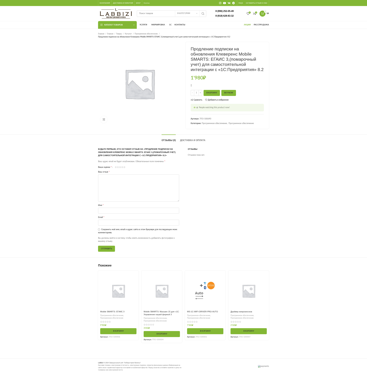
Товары (119, 34)
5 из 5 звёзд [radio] (124, 167)
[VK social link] (229, 3)
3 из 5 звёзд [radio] (120, 167)
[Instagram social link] (220, 3)
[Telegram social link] (233, 3)
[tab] (169, 138)
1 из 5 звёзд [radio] (116, 167)
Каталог (128, 34)
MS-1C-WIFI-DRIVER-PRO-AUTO (202, 311)
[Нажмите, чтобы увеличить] (103, 119)
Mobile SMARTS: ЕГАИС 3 (112, 311)
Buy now (228, 93)
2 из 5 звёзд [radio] (118, 167)
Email (101, 217)
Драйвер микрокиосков (241, 311)
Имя (101, 205)
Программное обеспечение (146, 34)
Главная (101, 34)
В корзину (211, 93)
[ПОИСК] (203, 13)
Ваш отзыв (104, 172)
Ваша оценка (105, 167)
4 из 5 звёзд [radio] (122, 167)
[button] (118, 331)
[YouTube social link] (224, 3)
